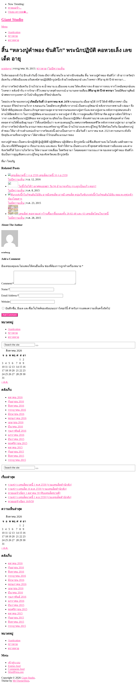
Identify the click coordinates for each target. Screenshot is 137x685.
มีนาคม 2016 (15, 426)
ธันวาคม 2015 (16, 439)
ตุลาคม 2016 (15, 397)
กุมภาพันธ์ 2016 (17, 430)
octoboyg (6, 68)
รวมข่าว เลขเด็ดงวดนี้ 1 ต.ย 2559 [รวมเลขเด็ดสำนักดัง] (39, 497)
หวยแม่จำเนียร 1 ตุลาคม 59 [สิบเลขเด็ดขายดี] (34, 493)
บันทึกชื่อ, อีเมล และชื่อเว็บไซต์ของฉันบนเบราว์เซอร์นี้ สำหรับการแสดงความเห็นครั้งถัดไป (57, 308)
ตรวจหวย (13, 40)
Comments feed (16, 669)
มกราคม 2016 (16, 435)
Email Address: (10, 295)
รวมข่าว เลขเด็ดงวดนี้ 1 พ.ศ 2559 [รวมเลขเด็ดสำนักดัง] (40, 484)
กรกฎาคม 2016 (17, 409)
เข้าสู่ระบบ (14, 662)
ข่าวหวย (13, 36)
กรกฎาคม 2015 (17, 460)
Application (14, 32)
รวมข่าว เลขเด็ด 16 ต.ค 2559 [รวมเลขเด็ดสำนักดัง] (37, 488)
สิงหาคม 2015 (16, 455)
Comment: (7, 283)
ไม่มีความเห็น (56, 68)
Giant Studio (12, 19)
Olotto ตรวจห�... (18, 12)
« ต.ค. (4, 382)
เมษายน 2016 (15, 422)
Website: (5, 301)
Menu (4, 26)
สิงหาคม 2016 (16, 405)
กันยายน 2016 (16, 401)
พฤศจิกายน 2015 (17, 443)
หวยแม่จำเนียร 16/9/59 (21, 501)
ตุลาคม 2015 (15, 447)
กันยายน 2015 (16, 451)
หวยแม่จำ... (14, 7)
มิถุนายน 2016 (16, 414)
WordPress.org (16, 672)
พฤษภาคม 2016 (17, 418)
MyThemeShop (21, 680)
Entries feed (14, 666)
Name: (5, 289)
